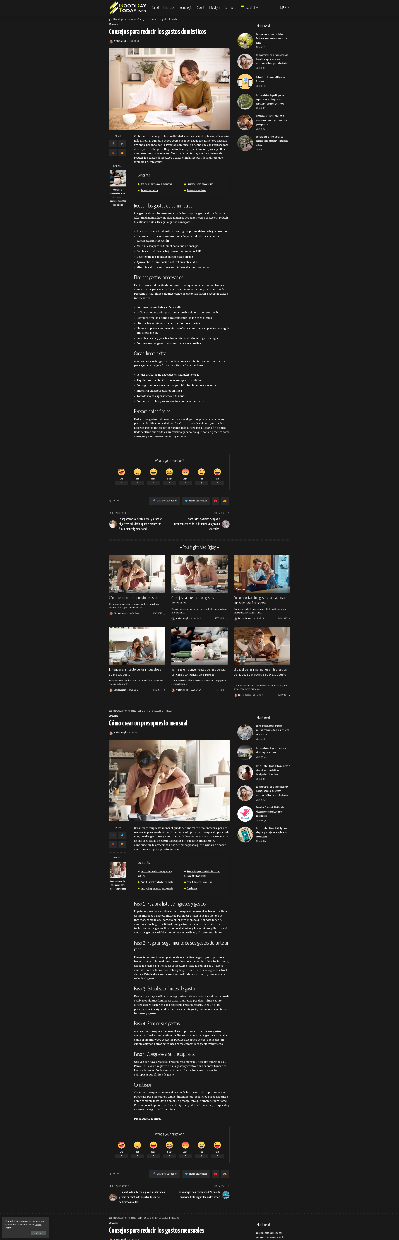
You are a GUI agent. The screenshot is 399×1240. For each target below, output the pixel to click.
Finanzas (113, 24)
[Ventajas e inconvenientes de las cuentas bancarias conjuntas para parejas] (118, 178)
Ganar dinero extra (149, 190)
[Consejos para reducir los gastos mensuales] (199, 574)
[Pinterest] (113, 152)
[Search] (287, 8)
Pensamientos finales (196, 190)
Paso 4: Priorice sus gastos (199, 882)
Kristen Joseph (120, 41)
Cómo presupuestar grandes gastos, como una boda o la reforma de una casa (272, 730)
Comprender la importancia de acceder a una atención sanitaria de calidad (272, 141)
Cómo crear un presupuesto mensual (133, 598)
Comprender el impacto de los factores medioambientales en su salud (271, 38)
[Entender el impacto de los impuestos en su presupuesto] (137, 646)
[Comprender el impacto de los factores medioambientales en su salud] (245, 41)
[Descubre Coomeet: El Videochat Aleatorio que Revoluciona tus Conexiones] (245, 814)
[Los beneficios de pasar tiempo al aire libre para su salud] (245, 752)
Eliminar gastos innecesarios (200, 184)
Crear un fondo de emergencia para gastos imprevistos (118, 885)
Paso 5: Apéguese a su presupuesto (157, 888)
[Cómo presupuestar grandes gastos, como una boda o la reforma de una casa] (245, 732)
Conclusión (192, 888)
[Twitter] (122, 143)
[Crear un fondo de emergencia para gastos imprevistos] (118, 870)
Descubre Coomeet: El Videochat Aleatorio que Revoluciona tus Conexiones (270, 811)
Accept (38, 1233)
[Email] (122, 152)
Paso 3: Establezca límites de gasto (157, 882)
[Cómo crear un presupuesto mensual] (137, 574)
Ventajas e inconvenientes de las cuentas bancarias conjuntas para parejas (118, 197)
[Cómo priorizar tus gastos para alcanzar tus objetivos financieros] (262, 574)
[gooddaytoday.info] (128, 8)
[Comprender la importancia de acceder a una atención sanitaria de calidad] (245, 143)
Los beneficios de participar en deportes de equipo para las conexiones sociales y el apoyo (270, 99)
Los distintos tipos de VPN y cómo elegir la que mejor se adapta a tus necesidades (272, 832)
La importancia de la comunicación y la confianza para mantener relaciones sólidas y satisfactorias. (272, 59)
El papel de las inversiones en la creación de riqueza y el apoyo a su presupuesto (271, 120)
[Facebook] (113, 143)
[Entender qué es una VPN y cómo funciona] (245, 81)
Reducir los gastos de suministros (156, 184)
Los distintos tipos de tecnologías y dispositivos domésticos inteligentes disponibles (273, 770)
